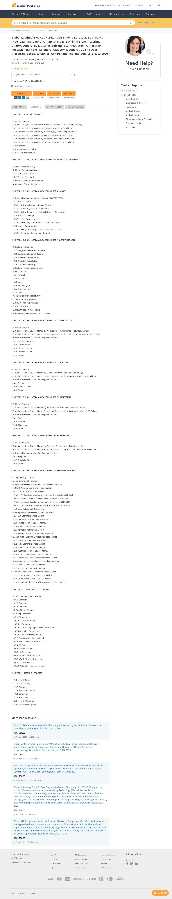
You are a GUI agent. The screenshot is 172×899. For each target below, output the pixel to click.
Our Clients (54, 859)
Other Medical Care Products (139, 119)
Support (162, 892)
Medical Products (133, 115)
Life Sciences (130, 94)
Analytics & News (81, 868)
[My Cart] (159, 5)
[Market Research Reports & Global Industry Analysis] (26, 5)
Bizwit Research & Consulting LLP (27, 62)
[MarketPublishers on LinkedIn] (136, 864)
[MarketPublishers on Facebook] (127, 864)
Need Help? (68, 93)
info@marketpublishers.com (105, 5)
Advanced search (147, 22)
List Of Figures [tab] (75, 106)
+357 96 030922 (126, 5)
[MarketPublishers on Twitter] (131, 864)
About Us (53, 855)
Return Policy (105, 863)
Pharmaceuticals (133, 123)
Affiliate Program (107, 868)
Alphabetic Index (81, 863)
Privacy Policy (106, 859)
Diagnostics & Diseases (136, 103)
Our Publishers (55, 863)
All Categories (128, 90)
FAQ (150, 5)
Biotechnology (132, 99)
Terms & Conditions (108, 855)
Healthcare (131, 107)
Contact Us (139, 5)
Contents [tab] (36, 106)
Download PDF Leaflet (23, 86)
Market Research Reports (21, 30)
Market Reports (81, 855)
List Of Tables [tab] (54, 106)
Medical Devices (133, 111)
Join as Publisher (134, 854)
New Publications (81, 859)
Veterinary (130, 127)
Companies (151, 14)
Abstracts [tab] (19, 106)
